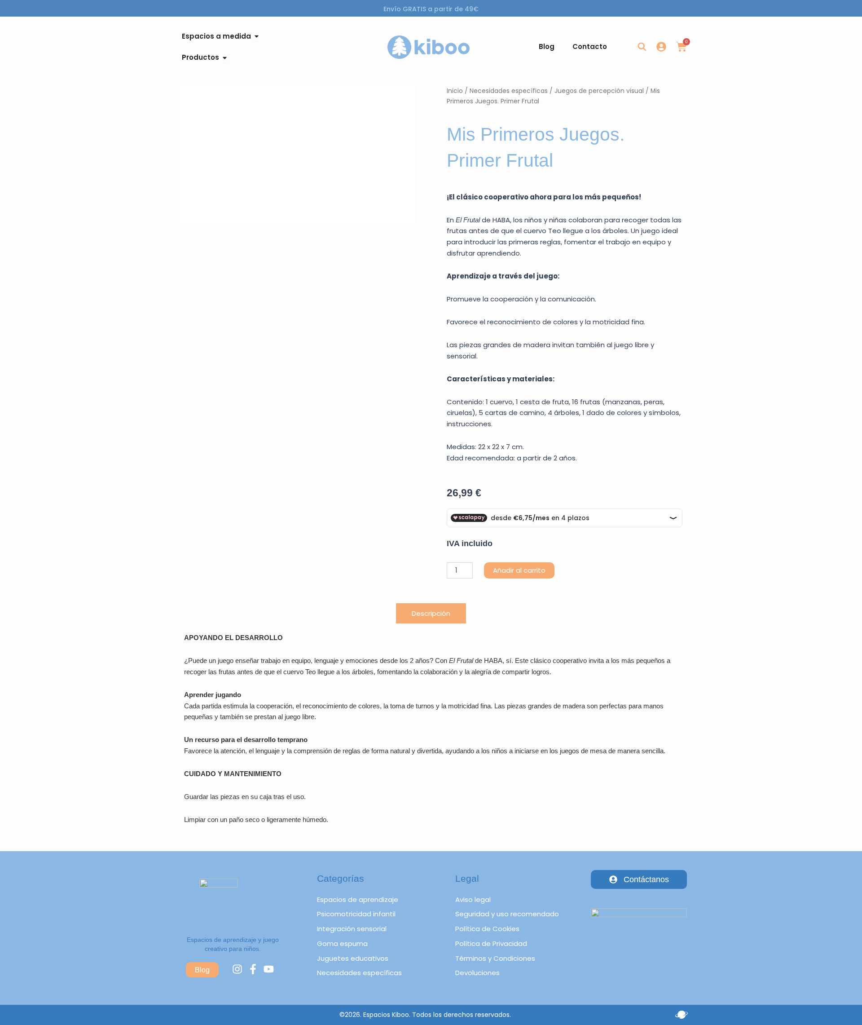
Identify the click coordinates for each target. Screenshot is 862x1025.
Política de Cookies (487, 928)
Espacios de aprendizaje (357, 899)
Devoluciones (477, 972)
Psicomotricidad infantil (356, 914)
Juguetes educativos (352, 958)
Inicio (455, 91)
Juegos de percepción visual (599, 91)
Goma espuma (342, 943)
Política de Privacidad (491, 943)
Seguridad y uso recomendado (507, 914)
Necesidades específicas (509, 91)
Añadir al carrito (519, 570)
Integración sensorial (352, 928)
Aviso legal (473, 899)
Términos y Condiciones (495, 958)
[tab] (431, 613)
